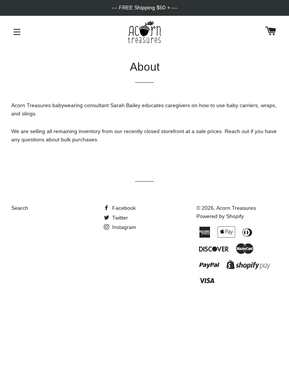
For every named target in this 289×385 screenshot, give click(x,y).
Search (19, 208)
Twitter (119, 218)
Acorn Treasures (236, 208)
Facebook (123, 208)
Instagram (123, 227)
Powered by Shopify (220, 216)
